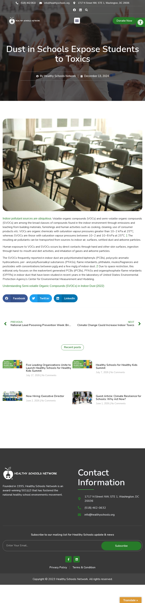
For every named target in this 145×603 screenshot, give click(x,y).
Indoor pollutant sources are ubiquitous (27, 218)
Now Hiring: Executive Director (45, 396)
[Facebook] (74, 9)
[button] (86, 10)
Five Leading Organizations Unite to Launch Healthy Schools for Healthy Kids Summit (48, 368)
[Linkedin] (80, 9)
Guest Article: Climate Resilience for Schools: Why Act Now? (118, 397)
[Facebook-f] (68, 559)
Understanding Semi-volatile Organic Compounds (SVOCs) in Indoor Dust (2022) (53, 285)
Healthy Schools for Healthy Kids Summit (116, 366)
